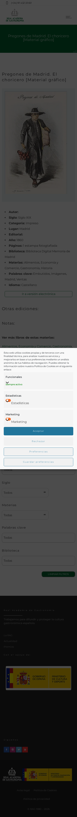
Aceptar (38, 431)
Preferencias (38, 451)
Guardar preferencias (38, 461)
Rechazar (38, 441)
